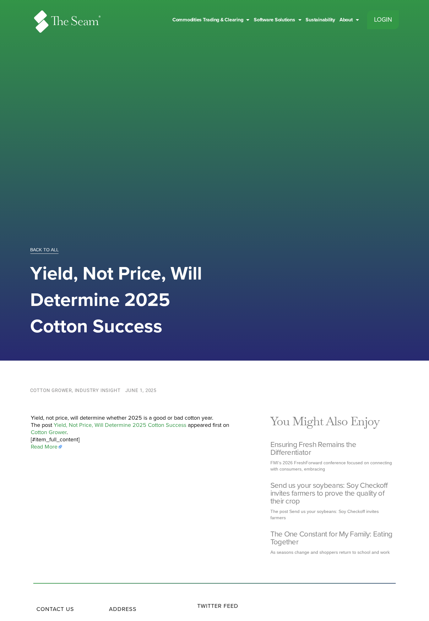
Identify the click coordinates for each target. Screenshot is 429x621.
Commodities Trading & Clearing (207, 20)
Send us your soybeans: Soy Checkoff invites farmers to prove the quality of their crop (329, 493)
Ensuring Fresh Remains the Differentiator (313, 448)
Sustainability (320, 20)
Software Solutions (274, 20)
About (346, 20)
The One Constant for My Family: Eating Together (331, 538)
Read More (44, 446)
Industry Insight (98, 390)
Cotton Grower (51, 390)
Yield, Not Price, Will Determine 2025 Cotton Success (120, 425)
